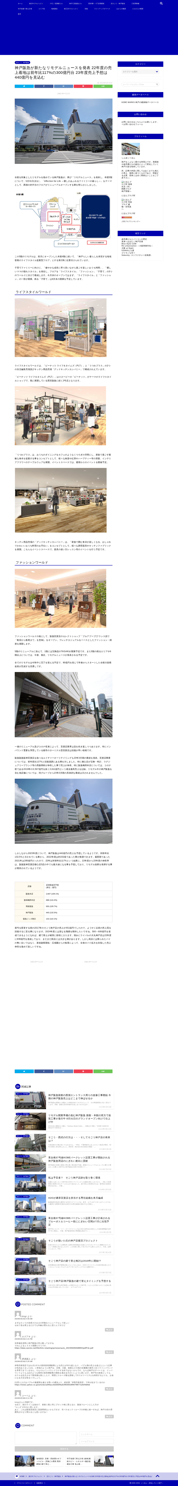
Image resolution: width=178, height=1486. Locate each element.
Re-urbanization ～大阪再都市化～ (137, 246)
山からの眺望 (121, 9)
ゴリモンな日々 (128, 253)
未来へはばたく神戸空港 (132, 242)
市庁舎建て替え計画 (25, 9)
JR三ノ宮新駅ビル (56, 3)
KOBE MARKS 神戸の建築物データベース (140, 102)
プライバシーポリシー (24, 1483)
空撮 (86, 9)
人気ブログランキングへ (131, 221)
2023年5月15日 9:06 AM (23, 1319)
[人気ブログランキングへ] (140, 217)
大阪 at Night (128, 248)
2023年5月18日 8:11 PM (23, 1398)
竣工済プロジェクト (71, 9)
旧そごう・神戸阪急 (118, 3)
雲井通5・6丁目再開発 (96, 3)
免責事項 (39, 1483)
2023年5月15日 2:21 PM (23, 1339)
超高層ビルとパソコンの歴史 (134, 239)
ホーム (20, 3)
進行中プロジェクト (36, 3)
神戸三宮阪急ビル (75, 3)
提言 (19, 14)
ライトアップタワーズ (102, 9)
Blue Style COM (129, 244)
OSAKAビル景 (128, 250)
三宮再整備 (135, 3)
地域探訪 (54, 9)
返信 (110, 1330)
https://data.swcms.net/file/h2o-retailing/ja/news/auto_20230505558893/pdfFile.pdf (54, 1348)
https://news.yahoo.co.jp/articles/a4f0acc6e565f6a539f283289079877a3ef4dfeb (52, 1385)
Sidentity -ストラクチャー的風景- (137, 255)
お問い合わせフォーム (133, 124)
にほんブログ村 (128, 196)
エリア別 (42, 9)
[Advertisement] (89, 36)
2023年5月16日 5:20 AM (23, 1361)
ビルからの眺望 (137, 9)
